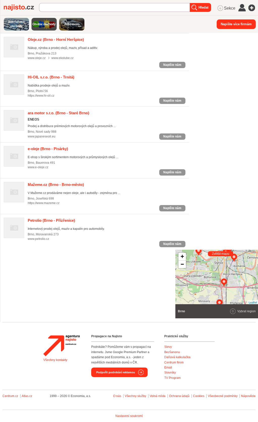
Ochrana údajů (179, 396)
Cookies (198, 396)
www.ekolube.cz (62, 58)
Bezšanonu (172, 352)
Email (168, 367)
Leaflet (253, 302)
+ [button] (182, 256)
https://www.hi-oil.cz (41, 95)
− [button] (182, 264)
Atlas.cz (27, 396)
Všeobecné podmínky (223, 396)
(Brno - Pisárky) (48, 149)
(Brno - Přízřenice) (51, 220)
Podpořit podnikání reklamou (115, 372)
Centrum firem (174, 362)
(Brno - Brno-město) (56, 184)
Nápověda (248, 396)
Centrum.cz (10, 396)
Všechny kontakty (55, 360)
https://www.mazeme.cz (43, 203)
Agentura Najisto (61, 345)
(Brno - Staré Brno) (58, 113)
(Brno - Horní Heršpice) (56, 39)
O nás (117, 396)
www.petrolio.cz (38, 239)
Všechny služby (136, 396)
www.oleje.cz (37, 58)
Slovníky (170, 372)
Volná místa (158, 396)
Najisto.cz (21, 7)
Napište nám (172, 65)
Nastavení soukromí (129, 416)
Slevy (168, 347)
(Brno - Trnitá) (51, 77)
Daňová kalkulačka (177, 357)
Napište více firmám (236, 24)
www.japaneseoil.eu (41, 136)
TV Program (172, 378)
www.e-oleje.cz (38, 167)
